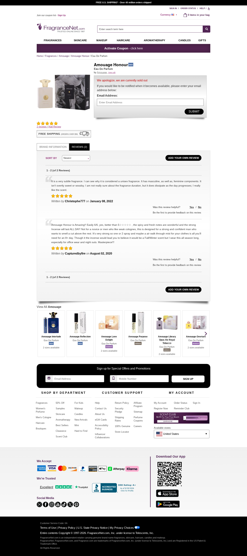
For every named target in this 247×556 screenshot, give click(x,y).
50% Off (60, 403)
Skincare (80, 40)
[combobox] (153, 29)
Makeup (101, 40)
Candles (78, 414)
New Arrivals (81, 419)
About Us (100, 414)
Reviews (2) (79, 146)
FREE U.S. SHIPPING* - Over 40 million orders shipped (123, 2)
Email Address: (107, 95)
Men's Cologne (43, 417)
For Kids (78, 403)
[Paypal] (83, 468)
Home (40, 56)
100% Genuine (122, 426)
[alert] (169, 15)
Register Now (161, 408)
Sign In (173, 8)
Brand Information (53, 146)
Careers (138, 426)
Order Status (188, 8)
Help (202, 8)
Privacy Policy (66, 527)
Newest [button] (67, 158)
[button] (64, 133)
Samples (60, 408)
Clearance (61, 431)
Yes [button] (191, 207)
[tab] (53, 147)
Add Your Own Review (183, 157)
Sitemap (138, 411)
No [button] (199, 207)
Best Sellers (62, 425)
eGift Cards (101, 419)
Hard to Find (80, 431)
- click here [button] (123, 48)
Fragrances (52, 40)
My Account (160, 403)
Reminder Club (181, 408)
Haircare (123, 40)
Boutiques (41, 428)
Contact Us (101, 408)
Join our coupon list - (51, 15)
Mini (76, 425)
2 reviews (42, 126)
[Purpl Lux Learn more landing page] (181, 419)
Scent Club (61, 436)
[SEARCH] (206, 29)
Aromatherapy (63, 419)
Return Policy (122, 403)
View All (49, 306)
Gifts (202, 40)
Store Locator (122, 431)
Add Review (54, 126)
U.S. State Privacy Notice (92, 527)
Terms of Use (48, 527)
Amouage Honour (80, 56)
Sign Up (188, 378)
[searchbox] (150, 29)
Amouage (64, 56)
